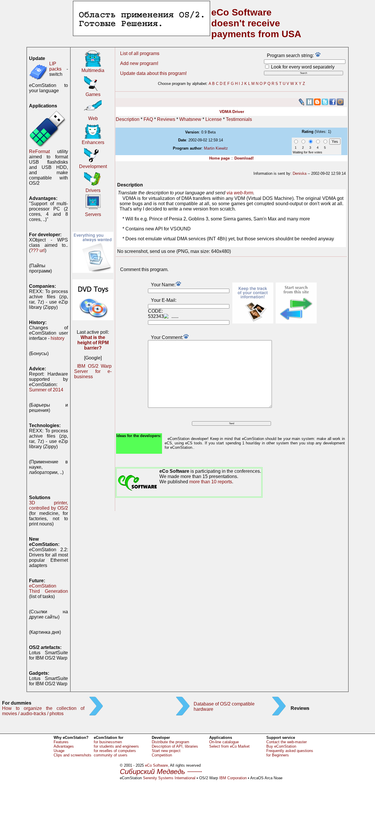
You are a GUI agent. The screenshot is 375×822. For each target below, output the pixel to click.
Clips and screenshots (72, 755)
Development (93, 166)
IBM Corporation (233, 778)
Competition (162, 755)
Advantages (64, 746)
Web (93, 118)
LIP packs (55, 66)
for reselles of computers (115, 751)
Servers (93, 214)
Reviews (166, 119)
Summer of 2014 (46, 389)
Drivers (93, 190)
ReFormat (39, 151)
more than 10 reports (210, 481)
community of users (110, 755)
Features (61, 742)
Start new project (166, 751)
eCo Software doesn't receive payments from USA (256, 23)
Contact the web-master (286, 742)
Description (127, 119)
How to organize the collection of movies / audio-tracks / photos (43, 711)
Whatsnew (190, 119)
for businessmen (108, 742)
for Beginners (277, 755)
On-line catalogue (224, 742)
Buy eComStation (281, 746)
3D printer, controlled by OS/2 (48, 505)
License (213, 119)
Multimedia (92, 70)
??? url (37, 250)
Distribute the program (170, 742)
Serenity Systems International (169, 778)
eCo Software (156, 765)
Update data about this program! (153, 73)
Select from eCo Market (229, 746)
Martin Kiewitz (216, 148)
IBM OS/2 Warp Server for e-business (93, 371)
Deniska (299, 173)
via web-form (239, 192)
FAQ (148, 119)
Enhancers (93, 142)
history (57, 338)
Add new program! (139, 63)
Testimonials (239, 119)
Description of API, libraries (175, 746)
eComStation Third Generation (48, 588)
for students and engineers (116, 746)
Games (93, 94)
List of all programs (139, 53)
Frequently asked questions (289, 751)
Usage (59, 751)
